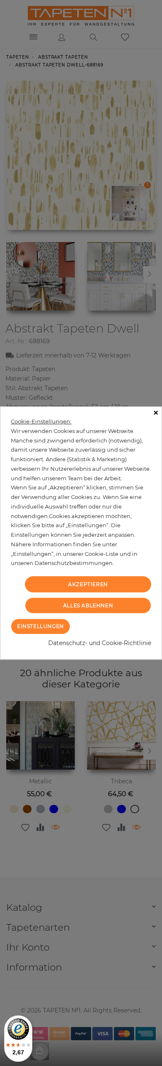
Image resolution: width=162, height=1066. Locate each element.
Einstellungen (40, 626)
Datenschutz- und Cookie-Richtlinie (99, 643)
